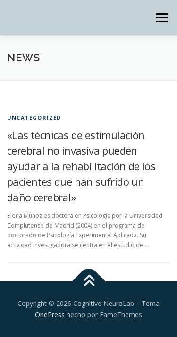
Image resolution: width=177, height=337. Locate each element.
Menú (161, 18)
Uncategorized (34, 117)
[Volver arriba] (88, 281)
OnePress (50, 314)
